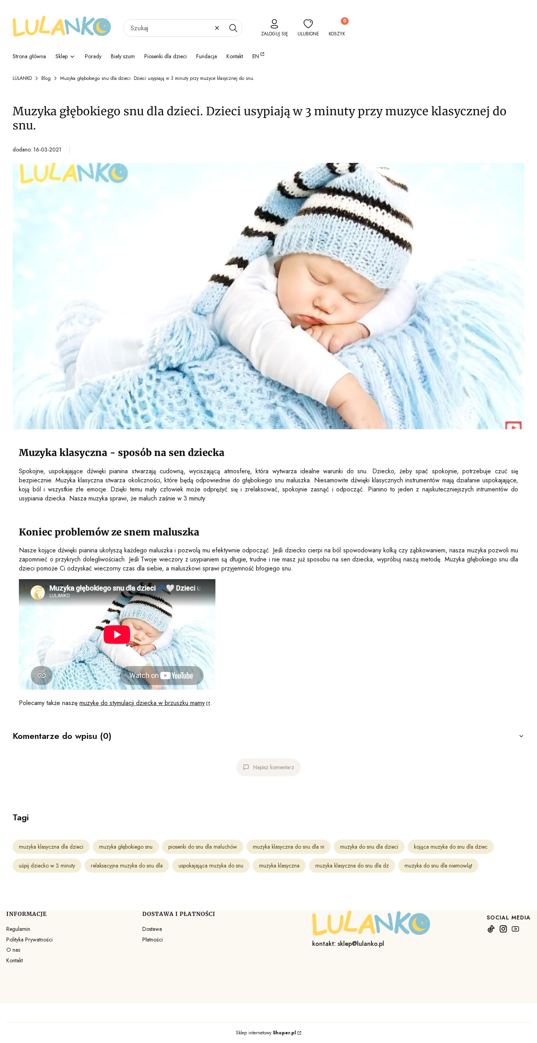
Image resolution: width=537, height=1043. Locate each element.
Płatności (152, 939)
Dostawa (152, 929)
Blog (46, 78)
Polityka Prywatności (29, 939)
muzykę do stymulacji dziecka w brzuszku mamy (142, 702)
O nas (13, 950)
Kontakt (14, 960)
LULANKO (22, 78)
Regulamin (18, 929)
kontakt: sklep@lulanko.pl (348, 943)
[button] (233, 28)
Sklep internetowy (266, 1032)
